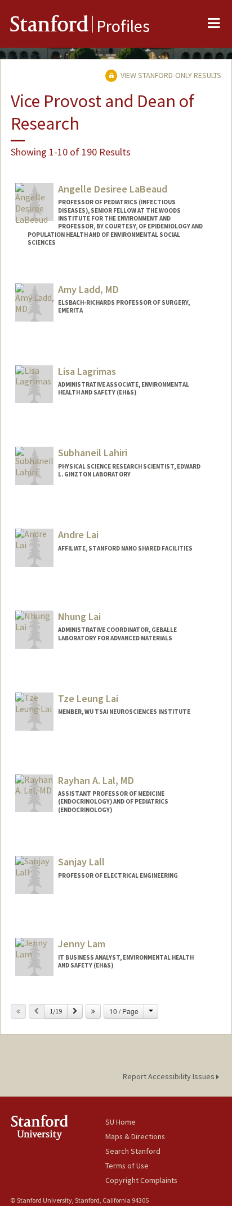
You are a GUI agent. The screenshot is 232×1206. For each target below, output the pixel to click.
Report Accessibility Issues (169, 1076)
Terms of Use (127, 1166)
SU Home (120, 1122)
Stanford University (57, 1127)
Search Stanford (132, 1151)
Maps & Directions (135, 1136)
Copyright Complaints (141, 1180)
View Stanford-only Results (170, 75)
